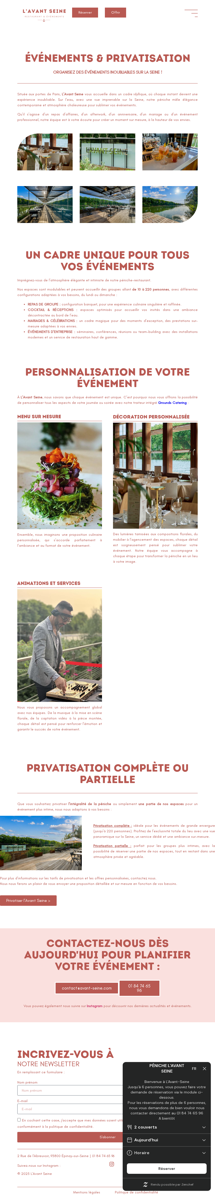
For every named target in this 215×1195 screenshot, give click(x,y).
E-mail (22, 1101)
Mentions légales (86, 1192)
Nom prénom (27, 1082)
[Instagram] (112, 1164)
